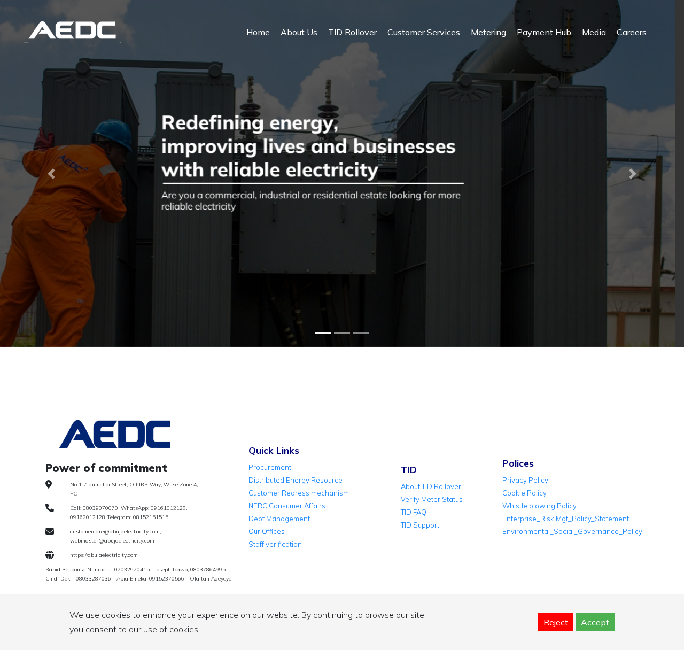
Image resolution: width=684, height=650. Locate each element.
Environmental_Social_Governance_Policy (572, 531)
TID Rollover (352, 32)
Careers (632, 32)
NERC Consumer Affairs (286, 505)
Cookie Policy (524, 493)
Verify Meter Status (432, 499)
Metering (488, 32)
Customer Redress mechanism (298, 493)
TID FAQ (413, 512)
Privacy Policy (525, 480)
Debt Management (279, 518)
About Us (299, 32)
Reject (555, 622)
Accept (595, 622)
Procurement (269, 467)
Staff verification (275, 544)
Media (594, 32)
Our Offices (266, 531)
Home (258, 32)
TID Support (420, 525)
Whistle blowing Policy (539, 505)
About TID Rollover (431, 486)
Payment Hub (544, 32)
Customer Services (423, 32)
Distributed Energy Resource (295, 480)
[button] (51, 173)
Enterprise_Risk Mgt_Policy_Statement (565, 518)
